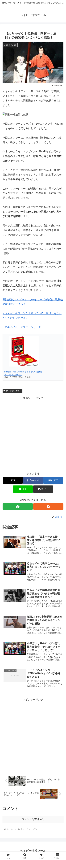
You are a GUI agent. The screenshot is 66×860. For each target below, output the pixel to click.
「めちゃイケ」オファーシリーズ (22, 327)
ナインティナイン (13, 391)
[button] (43, 489)
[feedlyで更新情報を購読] (18, 506)
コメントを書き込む (33, 819)
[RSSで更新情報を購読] (48, 506)
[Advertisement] (33, 434)
